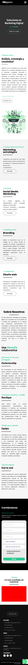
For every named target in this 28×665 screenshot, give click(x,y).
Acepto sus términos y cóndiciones (13, 552)
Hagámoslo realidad (14, 31)
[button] (24, 661)
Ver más (9, 171)
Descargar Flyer (7, 100)
